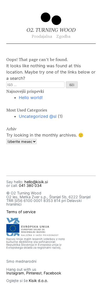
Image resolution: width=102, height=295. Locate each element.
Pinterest (34, 273)
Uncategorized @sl (37, 116)
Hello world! (31, 97)
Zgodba (63, 36)
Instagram (15, 273)
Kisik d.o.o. (38, 280)
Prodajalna (42, 36)
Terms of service (21, 212)
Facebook (52, 273)
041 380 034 (30, 185)
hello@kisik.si (36, 182)
